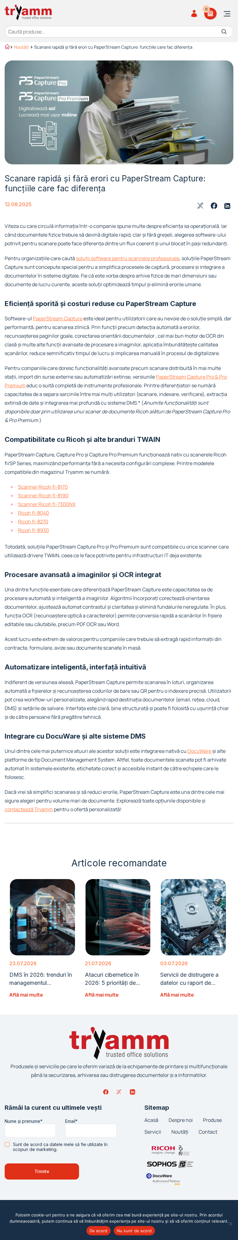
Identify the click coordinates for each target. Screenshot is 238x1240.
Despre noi (181, 1120)
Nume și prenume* (23, 1121)
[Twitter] (119, 1092)
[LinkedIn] (132, 1092)
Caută (224, 32)
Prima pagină (7, 47)
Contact (208, 1131)
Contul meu (195, 13)
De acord (99, 1230)
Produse (212, 1120)
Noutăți (21, 47)
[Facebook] (105, 1092)
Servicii (152, 1131)
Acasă (151, 1120)
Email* (71, 1121)
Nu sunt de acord (134, 1230)
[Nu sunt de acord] (230, 1223)
